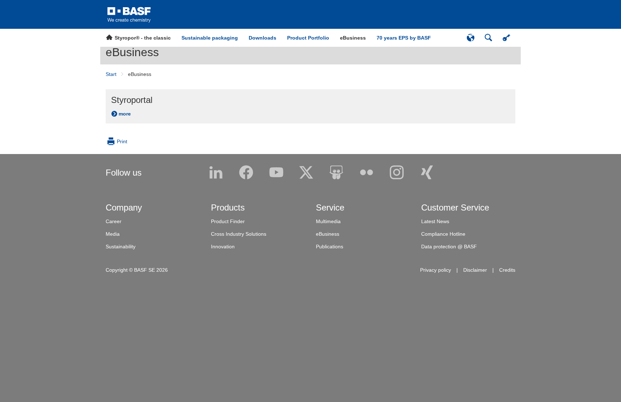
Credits (507, 270)
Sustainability (120, 246)
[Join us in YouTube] (276, 173)
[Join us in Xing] (427, 173)
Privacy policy (435, 270)
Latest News (435, 221)
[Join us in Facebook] (246, 173)
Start (111, 74)
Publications (329, 246)
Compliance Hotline (443, 234)
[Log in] (506, 38)
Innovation (223, 246)
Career (113, 221)
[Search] (488, 38)
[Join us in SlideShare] (336, 173)
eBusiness (132, 52)
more (125, 114)
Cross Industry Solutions (238, 234)
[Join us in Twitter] (306, 173)
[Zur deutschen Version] (470, 38)
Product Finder (228, 221)
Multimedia (328, 221)
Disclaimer (475, 270)
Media (113, 234)
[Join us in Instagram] (397, 173)
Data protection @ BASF (449, 246)
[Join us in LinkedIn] (216, 173)
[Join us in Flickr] (366, 173)
